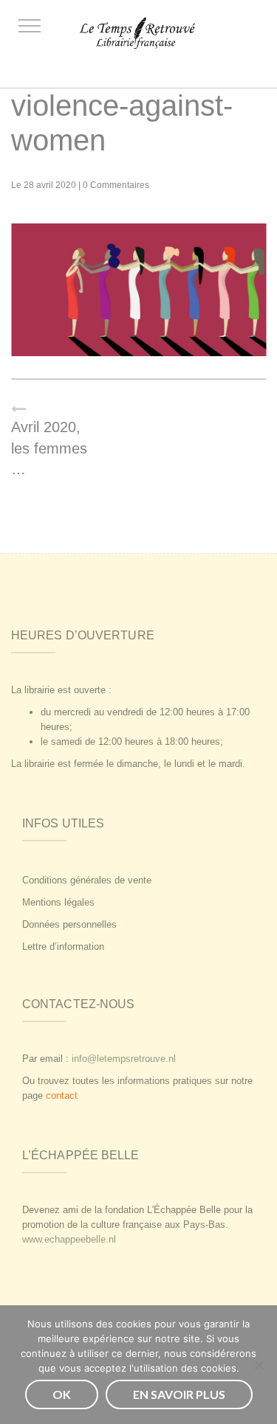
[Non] (258, 1365)
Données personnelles (69, 924)
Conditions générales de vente (86, 880)
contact (62, 1095)
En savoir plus (179, 1394)
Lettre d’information (63, 946)
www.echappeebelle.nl (69, 1239)
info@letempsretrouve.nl (124, 1058)
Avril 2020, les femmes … (49, 448)
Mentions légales (58, 902)
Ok (61, 1394)
